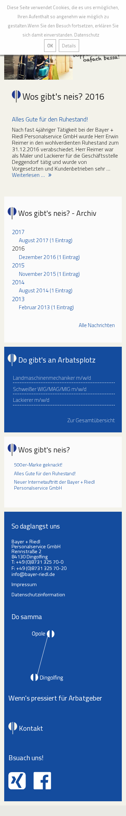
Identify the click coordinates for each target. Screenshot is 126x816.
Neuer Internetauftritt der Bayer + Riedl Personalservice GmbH (54, 484)
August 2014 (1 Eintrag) (45, 290)
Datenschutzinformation (38, 594)
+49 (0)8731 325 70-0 (39, 562)
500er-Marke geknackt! (38, 464)
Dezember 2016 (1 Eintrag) (49, 257)
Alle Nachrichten (97, 325)
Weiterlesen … (28, 175)
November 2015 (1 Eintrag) (49, 274)
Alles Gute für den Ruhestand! (50, 119)
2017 (18, 231)
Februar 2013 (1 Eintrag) (46, 307)
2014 (18, 282)
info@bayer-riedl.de (33, 574)
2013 (18, 298)
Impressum (24, 584)
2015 (18, 265)
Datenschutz (86, 34)
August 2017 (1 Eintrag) (45, 240)
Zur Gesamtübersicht (91, 420)
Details (69, 45)
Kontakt (31, 728)
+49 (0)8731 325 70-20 (41, 568)
